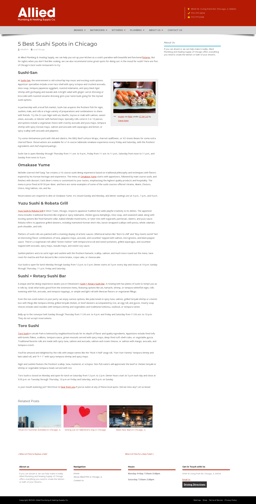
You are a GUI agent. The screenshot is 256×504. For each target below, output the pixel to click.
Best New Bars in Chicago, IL (131, 430)
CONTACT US (175, 30)
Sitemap (197, 500)
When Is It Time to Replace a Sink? (33, 454)
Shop (205, 500)
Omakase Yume (89, 176)
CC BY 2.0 (143, 116)
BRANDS (78, 30)
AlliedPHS (24, 49)
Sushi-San (25, 80)
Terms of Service (216, 500)
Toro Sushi (23, 333)
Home (76, 473)
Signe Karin (123, 120)
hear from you (68, 386)
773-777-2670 (198, 13)
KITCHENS (117, 30)
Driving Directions (194, 484)
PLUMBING (136, 30)
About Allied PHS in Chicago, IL (88, 476)
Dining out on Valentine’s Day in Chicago (85, 430)
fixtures (146, 57)
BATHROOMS (97, 30)
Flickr (130, 116)
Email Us (186, 479)
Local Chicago (39, 49)
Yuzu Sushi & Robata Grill (30, 210)
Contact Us (79, 480)
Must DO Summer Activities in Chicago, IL (40, 430)
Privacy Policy (231, 500)
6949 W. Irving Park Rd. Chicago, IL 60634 (213, 9)
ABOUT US (154, 30)
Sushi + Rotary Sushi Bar (92, 283)
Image (121, 116)
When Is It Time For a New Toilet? (138, 454)
